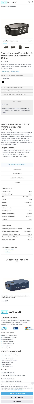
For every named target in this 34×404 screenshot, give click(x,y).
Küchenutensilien (5, 6)
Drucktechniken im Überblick (9, 337)
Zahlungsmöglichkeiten (8, 362)
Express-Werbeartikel (7, 339)
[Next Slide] (30, 40)
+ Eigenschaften (14, 71)
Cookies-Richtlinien (17, 389)
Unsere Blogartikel (6, 347)
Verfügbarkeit (17, 173)
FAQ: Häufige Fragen (7, 366)
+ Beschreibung (5, 71)
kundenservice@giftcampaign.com (13, 375)
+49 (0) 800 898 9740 (8, 373)
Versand (17, 182)
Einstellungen (17, 397)
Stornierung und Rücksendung (9, 360)
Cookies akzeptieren (17, 393)
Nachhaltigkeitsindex (17, 178)
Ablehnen (17, 401)
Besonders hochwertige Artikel (9, 335)
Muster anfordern (6, 364)
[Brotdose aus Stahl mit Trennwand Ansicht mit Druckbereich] (17, 22)
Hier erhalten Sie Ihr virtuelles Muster (11, 356)
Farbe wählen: (6, 78)
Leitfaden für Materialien (8, 341)
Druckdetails (17, 169)
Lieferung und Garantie (7, 358)
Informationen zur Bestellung (9, 353)
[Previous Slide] (29, 40)
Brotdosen (13, 6)
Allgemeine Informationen (17, 164)
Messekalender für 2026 (8, 343)
